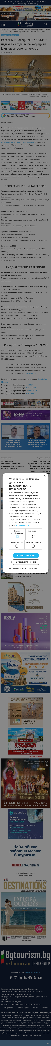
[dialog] (25, 523)
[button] (23, 568)
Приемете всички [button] (26, 555)
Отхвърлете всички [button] (26, 562)
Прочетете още (22, 525)
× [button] (45, 476)
